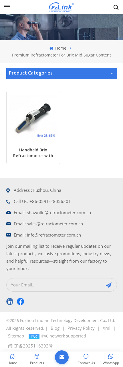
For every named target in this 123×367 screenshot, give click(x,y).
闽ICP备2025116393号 (30, 346)
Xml (106, 328)
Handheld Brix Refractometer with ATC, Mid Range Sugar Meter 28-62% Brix (33, 153)
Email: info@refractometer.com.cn (47, 235)
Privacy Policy (81, 328)
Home (60, 48)
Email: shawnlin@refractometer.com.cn (52, 212)
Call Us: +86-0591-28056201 (42, 201)
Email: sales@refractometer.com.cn (48, 224)
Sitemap (16, 336)
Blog (55, 328)
